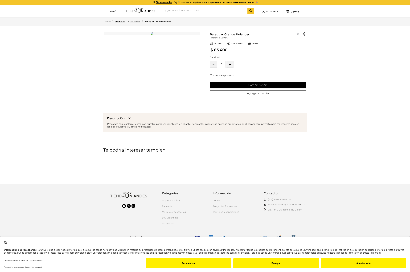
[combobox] (208, 11)
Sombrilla (135, 21)
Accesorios (120, 21)
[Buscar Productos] (250, 11)
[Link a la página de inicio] (107, 21)
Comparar (218, 75)
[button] (304, 34)
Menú (113, 11)
